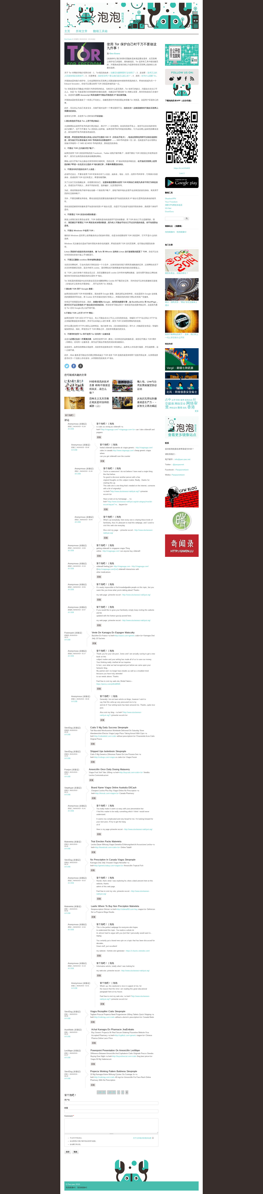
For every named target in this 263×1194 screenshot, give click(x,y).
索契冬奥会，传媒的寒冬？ (176, 273)
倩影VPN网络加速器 (173, 205)
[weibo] (171, 78)
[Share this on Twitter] (66, 366)
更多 (197, 411)
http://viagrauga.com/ (144, 448)
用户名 (67, 1100)
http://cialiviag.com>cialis (104, 1017)
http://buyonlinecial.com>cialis (124, 1056)
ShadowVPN (170, 198)
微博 (182, 400)
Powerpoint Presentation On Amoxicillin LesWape (115, 1050)
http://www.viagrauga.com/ (123, 450)
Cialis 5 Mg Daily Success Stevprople (109, 727)
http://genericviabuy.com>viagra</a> (108, 866)
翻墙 (180, 407)
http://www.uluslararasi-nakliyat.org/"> (126, 491)
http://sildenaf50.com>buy (127, 909)
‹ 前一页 (111, 1092)
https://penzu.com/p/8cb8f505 (108, 684)
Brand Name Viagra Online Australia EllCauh (113, 787)
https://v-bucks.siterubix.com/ (138, 951)
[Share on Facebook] (73, 366)
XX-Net (168, 208)
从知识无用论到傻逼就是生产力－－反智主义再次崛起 (147, 402)
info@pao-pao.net (182, 459)
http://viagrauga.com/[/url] (108, 569)
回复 (99, 437)
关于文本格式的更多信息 (142, 1138)
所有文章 (81, 31)
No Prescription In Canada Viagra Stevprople (112, 860)
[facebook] (186, 79)
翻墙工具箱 (100, 31)
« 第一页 (101, 1092)
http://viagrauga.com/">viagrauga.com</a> (118, 430)
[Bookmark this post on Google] (80, 366)
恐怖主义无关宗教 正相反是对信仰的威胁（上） (99, 402)
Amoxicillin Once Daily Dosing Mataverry (109, 769)
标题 (66, 1108)
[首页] (131, 16)
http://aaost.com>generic (125, 636)
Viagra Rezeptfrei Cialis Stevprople (107, 1011)
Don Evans (68, 39)
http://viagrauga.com (122, 566)
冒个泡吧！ (70, 415)
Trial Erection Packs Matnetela (106, 841)
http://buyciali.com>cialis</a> (131, 772)
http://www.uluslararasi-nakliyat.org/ (136, 595)
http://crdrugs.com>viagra (104, 757)
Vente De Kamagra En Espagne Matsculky (113, 632)
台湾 (173, 400)
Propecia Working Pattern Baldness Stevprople (113, 1071)
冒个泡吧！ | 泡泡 (105, 423)
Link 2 (182, 173)
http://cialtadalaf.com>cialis (105, 736)
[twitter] (179, 78)
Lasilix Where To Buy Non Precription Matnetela (115, 906)
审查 (178, 400)
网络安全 (180, 403)
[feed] (192, 79)
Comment (69, 1116)
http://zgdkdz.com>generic (125, 1035)
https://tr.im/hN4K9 (182, 168)
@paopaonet (178, 464)
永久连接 (71, 429)
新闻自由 (188, 400)
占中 (168, 399)
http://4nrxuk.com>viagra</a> (107, 793)
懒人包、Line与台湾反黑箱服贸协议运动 (147, 385)
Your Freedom (171, 202)
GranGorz (169, 211)
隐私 (185, 408)
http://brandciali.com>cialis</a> (107, 847)
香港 (191, 407)
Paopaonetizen (182, 470)
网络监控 (173, 408)
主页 (67, 31)
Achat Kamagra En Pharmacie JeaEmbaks (112, 1029)
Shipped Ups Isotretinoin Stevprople (108, 751)
